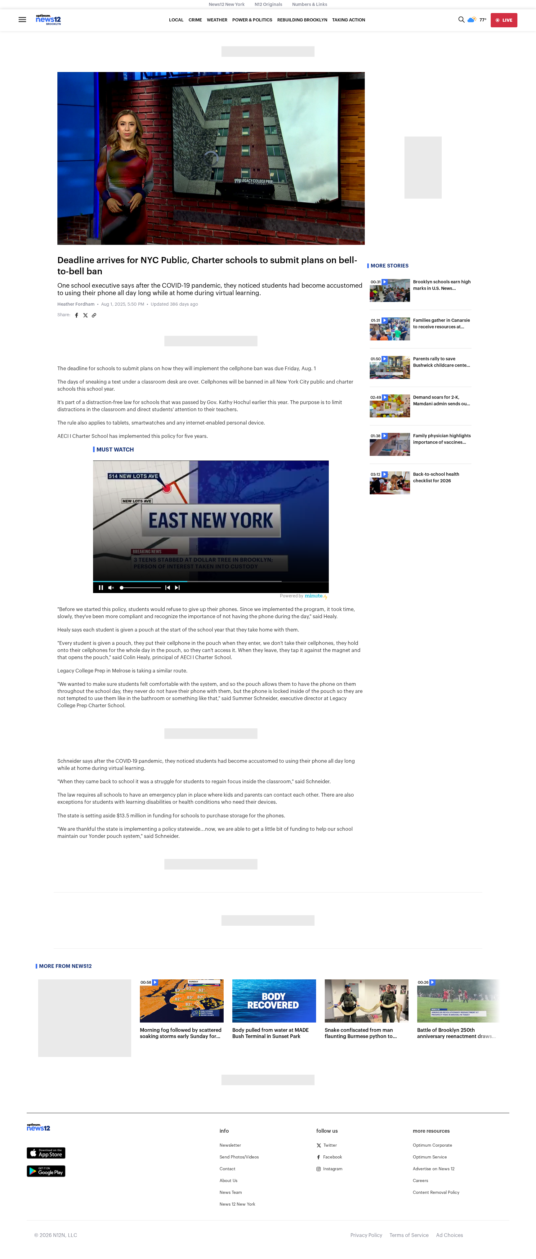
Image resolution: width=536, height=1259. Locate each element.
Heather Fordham (76, 304)
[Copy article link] (94, 315)
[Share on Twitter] (85, 315)
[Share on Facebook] (76, 315)
